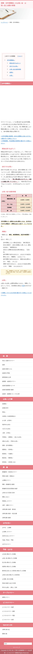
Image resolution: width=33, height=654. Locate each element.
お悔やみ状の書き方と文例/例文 (11, 575)
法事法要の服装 (6, 517)
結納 (3, 364)
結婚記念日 (5, 408)
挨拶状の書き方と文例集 (9, 566)
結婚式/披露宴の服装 (8, 389)
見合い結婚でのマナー (8, 360)
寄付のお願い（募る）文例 (9, 587)
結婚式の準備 (6, 373)
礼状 (23, 285)
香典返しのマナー (7, 501)
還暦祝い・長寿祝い (7, 449)
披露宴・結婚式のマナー (9, 381)
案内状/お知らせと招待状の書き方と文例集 (14, 570)
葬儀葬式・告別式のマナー (9, 472)
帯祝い (4, 412)
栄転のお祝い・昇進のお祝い (10, 441)
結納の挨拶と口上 (7, 369)
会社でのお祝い (14, 66)
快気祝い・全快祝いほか (9, 462)
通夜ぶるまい (6, 497)
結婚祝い (4, 403)
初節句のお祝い (6, 424)
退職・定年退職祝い (7, 445)
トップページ (4, 22)
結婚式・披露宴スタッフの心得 (10, 394)
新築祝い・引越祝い (7, 453)
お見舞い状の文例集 (7, 579)
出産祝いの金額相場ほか (9, 416)
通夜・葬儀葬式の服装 (8, 484)
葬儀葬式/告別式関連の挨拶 (9, 488)
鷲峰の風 (4, 633)
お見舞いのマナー (7, 531)
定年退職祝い (11, 60)
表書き (11, 72)
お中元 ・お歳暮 (6, 527)
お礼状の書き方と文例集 (9, 554)
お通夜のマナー (6, 480)
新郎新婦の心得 (6, 377)
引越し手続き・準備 (7, 540)
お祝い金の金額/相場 (15, 69)
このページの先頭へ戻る (16, 639)
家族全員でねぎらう (15, 63)
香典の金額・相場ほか (8, 476)
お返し (11, 75)
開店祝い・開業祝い (7, 458)
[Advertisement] (16, 37)
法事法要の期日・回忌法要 (9, 513)
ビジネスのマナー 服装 (8, 611)
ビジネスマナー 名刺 (8, 619)
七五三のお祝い (6, 428)
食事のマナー (6, 597)
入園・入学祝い (6, 433)
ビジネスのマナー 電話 (8, 615)
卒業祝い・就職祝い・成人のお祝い (12, 437)
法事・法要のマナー (7, 505)
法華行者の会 (6, 629)
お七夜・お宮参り (7, 420)
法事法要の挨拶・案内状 (9, 509)
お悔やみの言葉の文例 (8, 492)
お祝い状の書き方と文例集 (9, 558)
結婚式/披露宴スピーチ (8, 385)
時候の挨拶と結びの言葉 (9, 583)
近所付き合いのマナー (8, 536)
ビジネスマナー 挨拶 (8, 607)
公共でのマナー (6, 544)
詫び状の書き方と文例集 (9, 562)
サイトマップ (16, 647)
